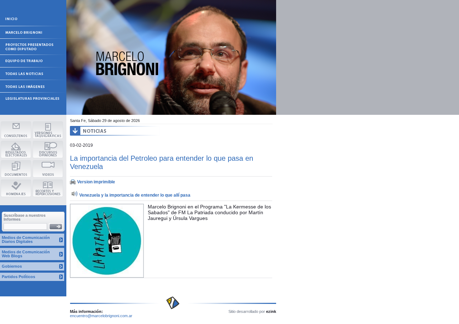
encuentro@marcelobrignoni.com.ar (101, 316)
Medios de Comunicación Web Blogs (26, 254)
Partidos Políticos (18, 276)
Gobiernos (12, 266)
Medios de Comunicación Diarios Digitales (26, 239)
